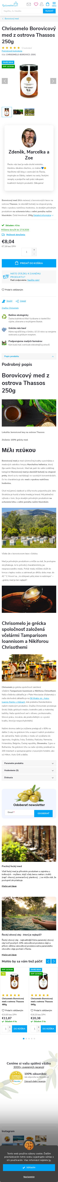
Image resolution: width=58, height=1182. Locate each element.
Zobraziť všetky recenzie (35, 1081)
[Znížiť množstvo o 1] (34, 254)
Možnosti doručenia (15, 234)
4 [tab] (31, 1038)
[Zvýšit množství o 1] (10, 1027)
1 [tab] (23, 1038)
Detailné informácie (42, 215)
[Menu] (54, 4)
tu (50, 1160)
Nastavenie (29, 1176)
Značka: (10, 308)
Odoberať (43, 813)
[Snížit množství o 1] (10, 1030)
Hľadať (49, 11)
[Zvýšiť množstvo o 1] (34, 250)
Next (53, 961)
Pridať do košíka (31, 263)
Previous (48, 961)
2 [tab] (26, 1038)
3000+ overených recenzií (28, 1067)
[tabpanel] (14, 1000)
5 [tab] (34, 1038)
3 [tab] (29, 1038)
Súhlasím (30, 1167)
